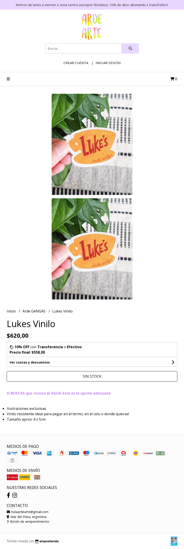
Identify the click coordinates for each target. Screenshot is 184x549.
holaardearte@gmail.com (29, 512)
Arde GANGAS (34, 311)
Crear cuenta (76, 62)
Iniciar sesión (108, 62)
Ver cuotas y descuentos (30, 362)
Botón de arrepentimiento (29, 521)
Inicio (12, 311)
